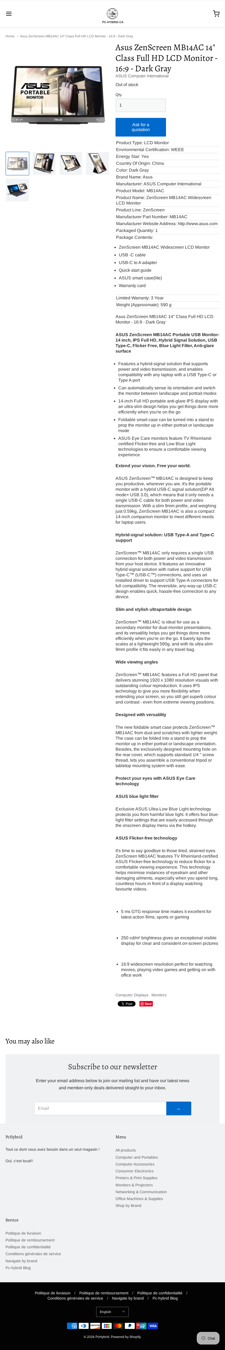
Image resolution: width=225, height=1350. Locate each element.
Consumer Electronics (135, 1171)
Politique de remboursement (30, 1240)
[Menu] (26, 13)
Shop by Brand (128, 1205)
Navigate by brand (21, 1261)
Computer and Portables (137, 1157)
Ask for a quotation (141, 127)
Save (148, 1004)
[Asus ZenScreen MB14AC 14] (17, 163)
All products (126, 1150)
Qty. (119, 95)
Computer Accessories (135, 1164)
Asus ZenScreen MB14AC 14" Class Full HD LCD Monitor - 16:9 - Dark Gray (76, 36)
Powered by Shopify (125, 1337)
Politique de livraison (23, 1233)
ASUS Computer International (142, 75)
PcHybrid (102, 1337)
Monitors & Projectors (134, 1185)
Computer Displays (132, 995)
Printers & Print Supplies (137, 1178)
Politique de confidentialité (28, 1247)
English (105, 1312)
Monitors (159, 995)
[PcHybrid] (112, 14)
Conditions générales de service (33, 1254)
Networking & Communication (141, 1192)
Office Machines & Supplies (139, 1198)
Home (10, 36)
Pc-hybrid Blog (18, 1268)
